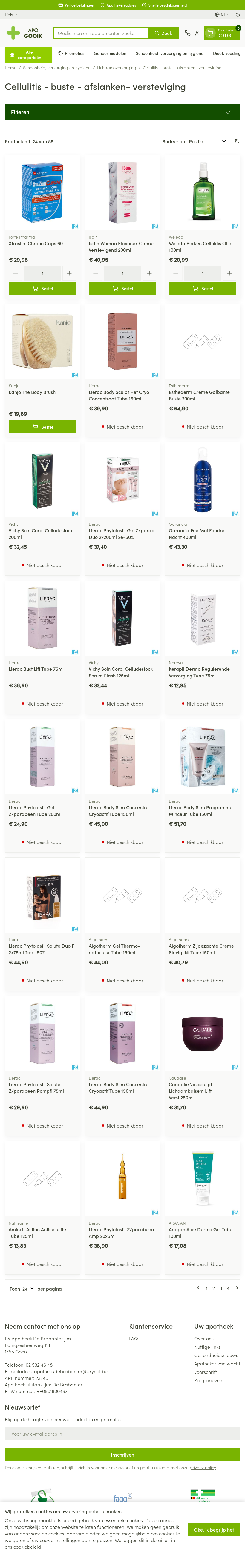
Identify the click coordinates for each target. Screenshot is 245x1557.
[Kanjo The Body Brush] (42, 341)
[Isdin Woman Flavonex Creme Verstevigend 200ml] (122, 192)
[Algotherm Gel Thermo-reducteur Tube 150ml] (122, 895)
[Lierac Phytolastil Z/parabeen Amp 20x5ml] (122, 1178)
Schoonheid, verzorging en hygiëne (169, 53)
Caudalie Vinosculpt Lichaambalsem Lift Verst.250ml (190, 1091)
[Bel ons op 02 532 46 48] (188, 33)
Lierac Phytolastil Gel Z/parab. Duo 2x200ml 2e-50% (122, 533)
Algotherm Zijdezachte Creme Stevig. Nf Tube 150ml (201, 948)
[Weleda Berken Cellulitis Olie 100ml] (202, 192)
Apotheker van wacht (217, 1363)
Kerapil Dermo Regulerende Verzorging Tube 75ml (199, 672)
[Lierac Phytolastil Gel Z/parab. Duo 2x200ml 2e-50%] (122, 479)
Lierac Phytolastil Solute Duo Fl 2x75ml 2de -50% (42, 948)
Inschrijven (122, 1454)
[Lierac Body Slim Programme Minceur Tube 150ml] (202, 756)
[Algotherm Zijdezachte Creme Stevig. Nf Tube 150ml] (202, 895)
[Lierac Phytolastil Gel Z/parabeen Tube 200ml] (42, 756)
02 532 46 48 (39, 1364)
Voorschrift (205, 1371)
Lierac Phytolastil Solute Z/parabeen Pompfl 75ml (36, 1087)
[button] (122, 112)
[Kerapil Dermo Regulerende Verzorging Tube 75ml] (202, 618)
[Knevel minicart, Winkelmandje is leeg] (210, 33)
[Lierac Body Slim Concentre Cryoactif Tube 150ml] (122, 756)
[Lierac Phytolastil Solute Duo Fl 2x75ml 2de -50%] (42, 895)
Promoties (74, 53)
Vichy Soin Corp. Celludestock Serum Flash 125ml (121, 672)
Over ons (204, 1338)
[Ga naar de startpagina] (26, 33)
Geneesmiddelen (110, 53)
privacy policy (203, 1467)
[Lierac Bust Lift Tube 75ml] (42, 618)
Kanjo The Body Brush (32, 391)
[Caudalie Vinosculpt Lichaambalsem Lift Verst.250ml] (202, 1033)
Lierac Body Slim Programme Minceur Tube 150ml (200, 810)
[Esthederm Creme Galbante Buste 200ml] (202, 341)
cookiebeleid (27, 1546)
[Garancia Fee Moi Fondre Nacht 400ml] (202, 479)
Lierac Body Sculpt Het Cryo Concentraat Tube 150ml (119, 395)
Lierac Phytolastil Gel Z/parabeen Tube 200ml (35, 810)
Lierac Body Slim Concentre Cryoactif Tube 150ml (118, 810)
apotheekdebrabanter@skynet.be (71, 1371)
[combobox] (100, 33)
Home (10, 67)
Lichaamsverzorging (116, 67)
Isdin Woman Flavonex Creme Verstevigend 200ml (121, 246)
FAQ (133, 1338)
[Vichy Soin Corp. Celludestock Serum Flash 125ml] (122, 618)
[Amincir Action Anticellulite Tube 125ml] (42, 1178)
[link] (199, 1287)
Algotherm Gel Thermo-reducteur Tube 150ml (114, 948)
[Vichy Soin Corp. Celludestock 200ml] (42, 479)
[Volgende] (236, 1287)
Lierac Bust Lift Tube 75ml (36, 668)
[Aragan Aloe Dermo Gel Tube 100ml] (202, 1178)
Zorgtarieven (208, 1380)
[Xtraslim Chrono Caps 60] (42, 192)
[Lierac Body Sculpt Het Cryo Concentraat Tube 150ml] (122, 341)
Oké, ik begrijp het (214, 1529)
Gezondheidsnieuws (216, 1355)
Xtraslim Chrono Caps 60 (36, 243)
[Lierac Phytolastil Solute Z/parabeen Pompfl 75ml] (42, 1033)
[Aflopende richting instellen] (236, 141)
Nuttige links (207, 1346)
